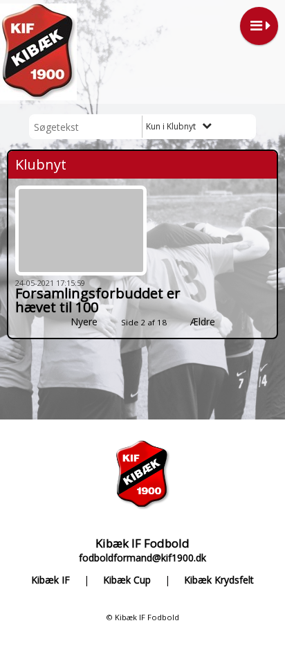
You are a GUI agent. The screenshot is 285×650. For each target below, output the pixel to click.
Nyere (84, 321)
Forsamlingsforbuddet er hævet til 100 (98, 300)
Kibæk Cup (127, 580)
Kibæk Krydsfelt (219, 580)
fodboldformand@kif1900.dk (142, 557)
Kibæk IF (50, 580)
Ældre (204, 321)
